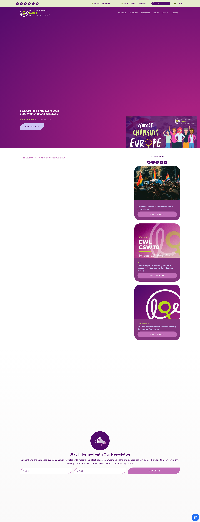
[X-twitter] (21, 3)
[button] (149, 162)
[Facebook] (17, 3)
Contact (143, 3)
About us (122, 13)
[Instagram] (33, 3)
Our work (133, 13)
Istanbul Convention (143, 323)
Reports (140, 262)
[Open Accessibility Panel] (195, 517)
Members (145, 13)
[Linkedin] (37, 3)
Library (175, 13)
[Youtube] (29, 3)
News (156, 13)
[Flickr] (25, 3)
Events (165, 13)
